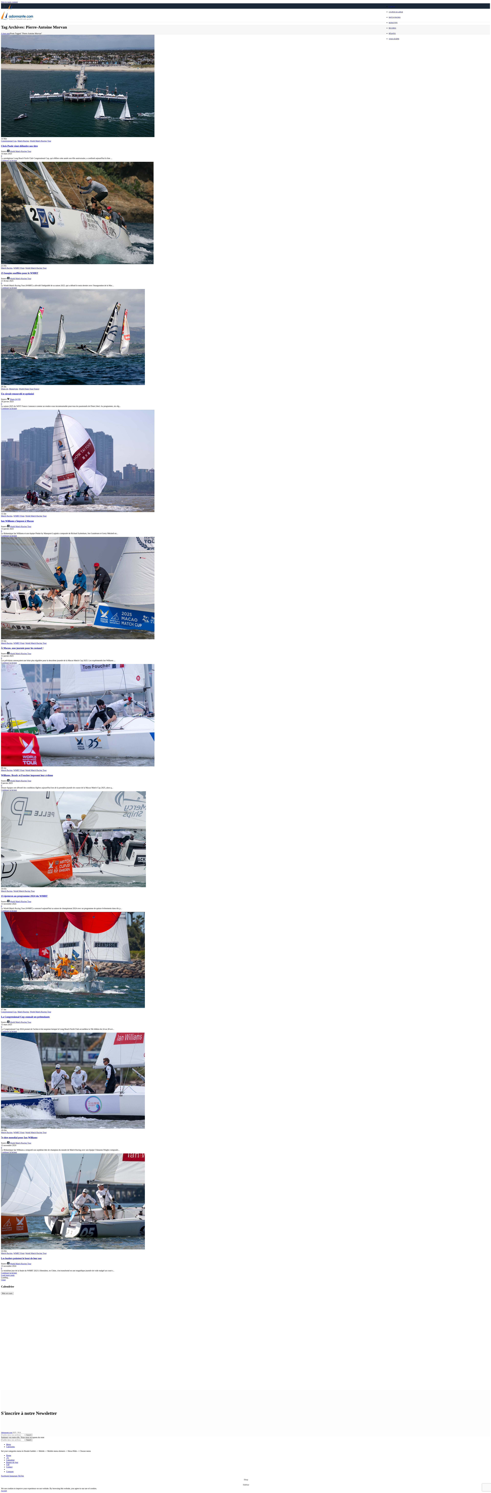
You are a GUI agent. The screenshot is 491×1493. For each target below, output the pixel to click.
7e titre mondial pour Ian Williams (19, 1137)
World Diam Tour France (29, 389)
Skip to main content (9, 2)
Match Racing (23, 141)
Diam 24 (4, 389)
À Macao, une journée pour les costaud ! (22, 648)
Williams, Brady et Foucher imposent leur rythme (27, 775)
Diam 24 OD (15, 399)
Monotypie (13, 389)
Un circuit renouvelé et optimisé (17, 393)
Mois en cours (7, 1293)
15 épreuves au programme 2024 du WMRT (24, 896)
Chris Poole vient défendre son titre (19, 146)
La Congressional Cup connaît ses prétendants (25, 1016)
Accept (4, 1491)
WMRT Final (18, 268)
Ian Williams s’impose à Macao (17, 521)
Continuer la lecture (9, 160)
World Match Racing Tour (40, 141)
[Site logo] (17, 23)
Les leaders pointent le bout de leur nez (21, 1258)
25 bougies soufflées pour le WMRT (19, 273)
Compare (10, 1471)
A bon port (5, 33)
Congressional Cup (8, 141)
